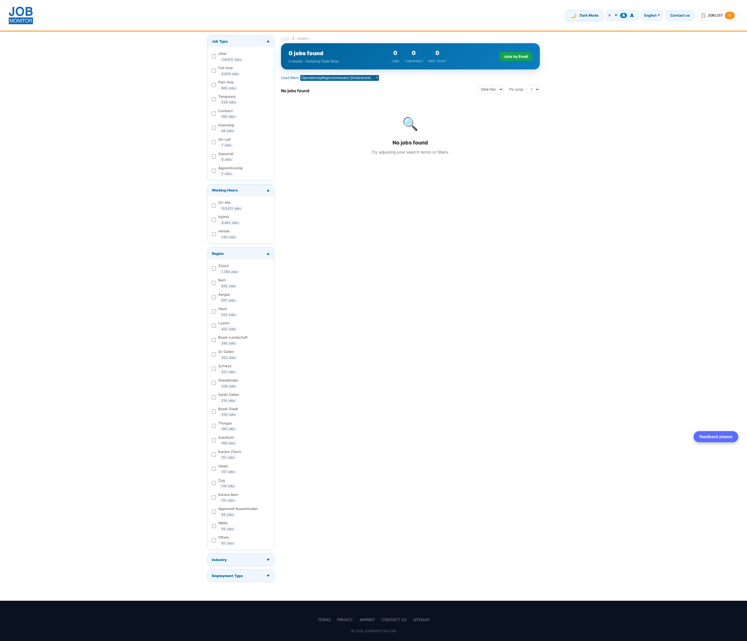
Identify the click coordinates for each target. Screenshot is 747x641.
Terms (324, 619)
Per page (516, 89)
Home (285, 38)
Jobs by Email (516, 56)
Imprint (367, 619)
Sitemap (421, 619)
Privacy (345, 619)
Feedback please (715, 436)
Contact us (680, 15)
